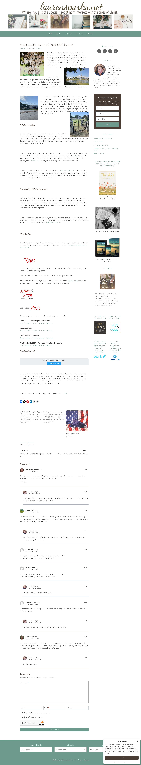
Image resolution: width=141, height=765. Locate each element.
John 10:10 (77, 156)
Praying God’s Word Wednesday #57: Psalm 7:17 (72, 452)
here (65, 393)
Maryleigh (30, 510)
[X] (116, 51)
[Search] (49, 749)
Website (70, 708)
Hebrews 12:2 (34, 161)
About (58, 34)
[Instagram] (105, 51)
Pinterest (49, 323)
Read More (97, 87)
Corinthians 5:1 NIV (67, 171)
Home (50, 34)
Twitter (34, 323)
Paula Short (31, 549)
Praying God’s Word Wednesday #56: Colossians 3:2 (36, 453)
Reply (85, 469)
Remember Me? (98, 142)
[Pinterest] (110, 51)
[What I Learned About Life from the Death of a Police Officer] (77, 420)
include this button (74, 281)
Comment (24, 683)
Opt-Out (86, 760)
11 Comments (38, 48)
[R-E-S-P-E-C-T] (54, 417)
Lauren (23, 48)
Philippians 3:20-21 (52, 222)
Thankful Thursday (99, 153)
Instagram (41, 323)
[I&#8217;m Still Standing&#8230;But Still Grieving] (31, 417)
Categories (70, 745)
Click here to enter (54, 363)
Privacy (80, 760)
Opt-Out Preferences (119, 762)
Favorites (69, 34)
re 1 (25, 268)
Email (46, 708)
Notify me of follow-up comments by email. (36, 713)
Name (23, 708)
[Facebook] (99, 51)
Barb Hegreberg (32, 469)
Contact (89, 34)
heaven (31, 444)
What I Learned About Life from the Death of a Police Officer (75, 432)
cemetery (24, 444)
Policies (127, 762)
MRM (74, 760)
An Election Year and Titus (101, 145)
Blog (21, 323)
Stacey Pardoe (31, 602)
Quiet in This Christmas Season (103, 138)
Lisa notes (30, 636)
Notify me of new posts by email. (32, 717)
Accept (122, 758)
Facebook (27, 323)
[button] (138, 741)
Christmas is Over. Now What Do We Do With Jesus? (107, 149)
